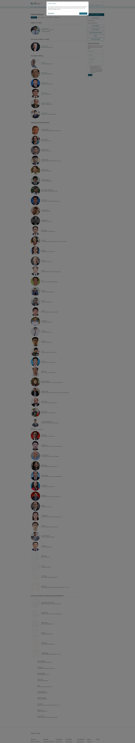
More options (51, 13)
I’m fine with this (83, 13)
